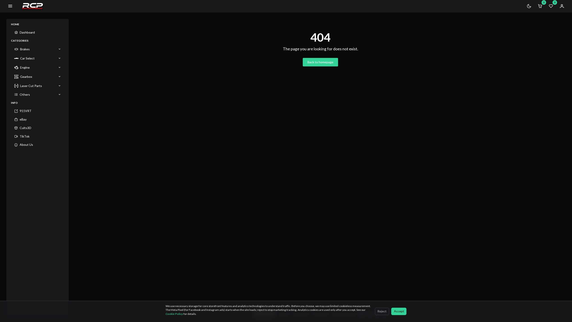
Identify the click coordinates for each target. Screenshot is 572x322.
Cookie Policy (174, 314)
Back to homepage (320, 62)
